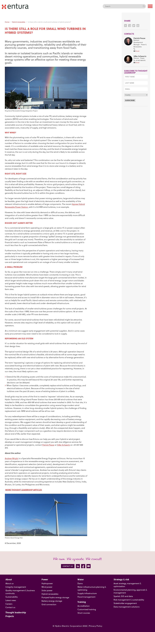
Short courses (84, 613)
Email (137, 51)
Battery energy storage (52, 601)
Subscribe (130, 100)
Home (7, 22)
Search (144, 6)
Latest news (10, 600)
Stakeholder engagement (125, 603)
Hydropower (47, 583)
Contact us (10, 607)
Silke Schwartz (63, 445)
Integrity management (15, 587)
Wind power (47, 587)
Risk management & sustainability (129, 599)
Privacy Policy (95, 626)
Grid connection (49, 604)
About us (9, 583)
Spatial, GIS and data (123, 596)
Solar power (47, 590)
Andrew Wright (11, 458)
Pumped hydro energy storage (55, 597)
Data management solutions (127, 606)
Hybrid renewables (18, 22)
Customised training (87, 609)
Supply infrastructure (87, 593)
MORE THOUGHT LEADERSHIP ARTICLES (23, 489)
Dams (80, 583)
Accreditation (84, 606)
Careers (8, 604)
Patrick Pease (48, 445)
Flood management (86, 596)
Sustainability (11, 596)
